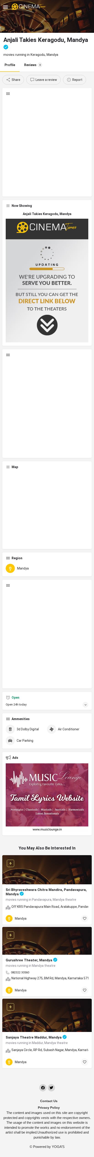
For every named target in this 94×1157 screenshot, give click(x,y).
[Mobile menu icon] (5, 7)
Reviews (32, 65)
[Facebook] (43, 1087)
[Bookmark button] (84, 918)
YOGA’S (58, 1147)
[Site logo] (29, 6)
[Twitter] (51, 1087)
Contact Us (48, 1101)
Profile (10, 65)
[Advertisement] (47, 146)
